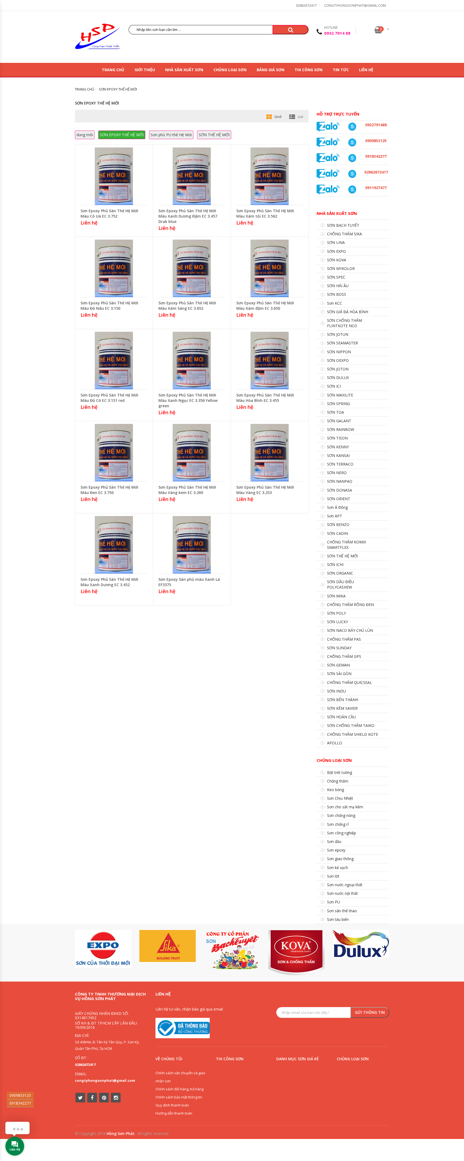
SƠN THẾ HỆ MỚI (214, 134)
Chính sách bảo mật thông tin (178, 1097)
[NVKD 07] (352, 189)
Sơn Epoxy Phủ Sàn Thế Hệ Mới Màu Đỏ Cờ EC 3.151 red (109, 397)
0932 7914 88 (337, 33)
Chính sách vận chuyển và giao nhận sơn (180, 1076)
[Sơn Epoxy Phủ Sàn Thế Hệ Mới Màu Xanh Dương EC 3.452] (114, 544)
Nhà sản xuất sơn (184, 69)
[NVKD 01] (352, 127)
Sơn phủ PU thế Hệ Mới (171, 134)
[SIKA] (167, 946)
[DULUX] (361, 944)
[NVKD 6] (352, 142)
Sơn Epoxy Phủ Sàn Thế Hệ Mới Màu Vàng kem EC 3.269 (187, 490)
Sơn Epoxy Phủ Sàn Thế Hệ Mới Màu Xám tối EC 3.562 (265, 213)
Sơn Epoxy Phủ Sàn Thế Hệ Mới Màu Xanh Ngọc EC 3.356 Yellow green (188, 400)
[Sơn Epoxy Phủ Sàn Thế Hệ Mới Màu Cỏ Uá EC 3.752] (114, 175)
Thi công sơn (308, 69)
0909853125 (20, 1095)
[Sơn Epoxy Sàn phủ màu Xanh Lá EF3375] (191, 544)
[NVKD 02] (352, 158)
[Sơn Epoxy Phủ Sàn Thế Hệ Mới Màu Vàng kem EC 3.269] (191, 452)
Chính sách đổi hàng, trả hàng (179, 1089)
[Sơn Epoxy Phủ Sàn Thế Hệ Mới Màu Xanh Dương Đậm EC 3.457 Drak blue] (191, 175)
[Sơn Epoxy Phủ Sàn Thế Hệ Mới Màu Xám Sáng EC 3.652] (191, 268)
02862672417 (306, 5)
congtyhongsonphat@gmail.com (355, 5)
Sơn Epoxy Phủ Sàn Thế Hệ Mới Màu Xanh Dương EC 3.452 (109, 582)
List (300, 116)
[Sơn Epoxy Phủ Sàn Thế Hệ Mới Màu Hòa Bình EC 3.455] (269, 360)
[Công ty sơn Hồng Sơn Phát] (98, 37)
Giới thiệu (145, 69)
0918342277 (20, 1103)
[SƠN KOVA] (296, 952)
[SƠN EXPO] (103, 949)
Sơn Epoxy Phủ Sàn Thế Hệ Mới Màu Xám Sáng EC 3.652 (187, 305)
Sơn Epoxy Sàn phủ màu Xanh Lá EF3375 (189, 582)
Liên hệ (366, 69)
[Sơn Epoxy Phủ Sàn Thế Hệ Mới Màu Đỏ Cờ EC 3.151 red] (114, 360)
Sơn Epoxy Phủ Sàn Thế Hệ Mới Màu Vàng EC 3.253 (265, 490)
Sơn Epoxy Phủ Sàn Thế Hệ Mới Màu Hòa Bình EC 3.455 (265, 397)
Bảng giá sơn (270, 69)
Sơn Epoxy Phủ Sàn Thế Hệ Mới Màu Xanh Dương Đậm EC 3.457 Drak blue (187, 216)
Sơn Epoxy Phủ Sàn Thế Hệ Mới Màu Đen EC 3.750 (109, 490)
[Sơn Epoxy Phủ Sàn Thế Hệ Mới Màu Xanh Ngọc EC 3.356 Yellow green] (191, 360)
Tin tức (341, 69)
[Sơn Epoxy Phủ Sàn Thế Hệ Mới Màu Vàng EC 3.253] (269, 452)
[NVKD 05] (352, 174)
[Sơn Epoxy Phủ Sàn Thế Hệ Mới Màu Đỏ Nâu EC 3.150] (114, 268)
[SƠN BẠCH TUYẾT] (232, 950)
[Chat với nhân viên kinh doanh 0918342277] (328, 126)
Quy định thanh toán (172, 1105)
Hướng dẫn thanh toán (173, 1113)
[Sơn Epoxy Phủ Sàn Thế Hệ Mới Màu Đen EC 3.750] (114, 452)
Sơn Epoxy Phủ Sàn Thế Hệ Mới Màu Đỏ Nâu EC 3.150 (109, 305)
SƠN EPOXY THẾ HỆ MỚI (122, 134)
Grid (277, 116)
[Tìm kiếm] (291, 29)
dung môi (85, 134)
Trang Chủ (113, 69)
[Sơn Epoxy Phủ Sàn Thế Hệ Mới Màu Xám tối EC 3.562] (269, 175)
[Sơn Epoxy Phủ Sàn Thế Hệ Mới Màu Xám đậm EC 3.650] (269, 268)
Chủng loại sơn (230, 69)
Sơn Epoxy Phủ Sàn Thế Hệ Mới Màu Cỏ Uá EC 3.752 (109, 213)
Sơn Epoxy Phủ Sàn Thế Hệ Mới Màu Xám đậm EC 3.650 (265, 305)
